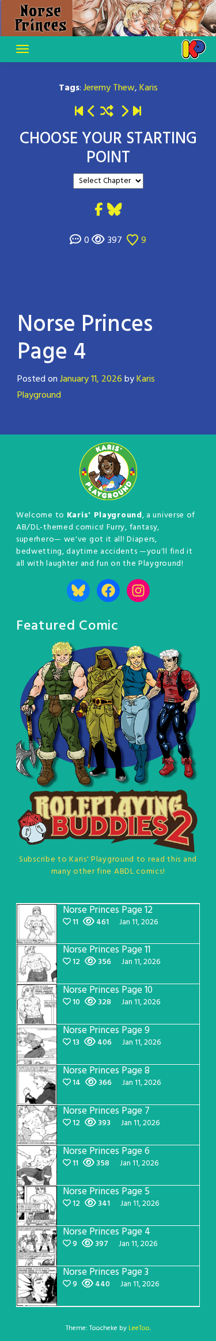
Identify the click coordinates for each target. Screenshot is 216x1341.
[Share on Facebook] (98, 211)
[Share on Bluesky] (114, 211)
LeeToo (139, 1328)
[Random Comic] (106, 112)
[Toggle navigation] (22, 49)
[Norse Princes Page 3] (92, 112)
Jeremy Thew (109, 88)
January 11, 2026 (91, 379)
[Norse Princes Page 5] (124, 112)
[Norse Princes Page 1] (79, 112)
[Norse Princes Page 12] (137, 112)
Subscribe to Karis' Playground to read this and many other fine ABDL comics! (108, 865)
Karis (148, 88)
